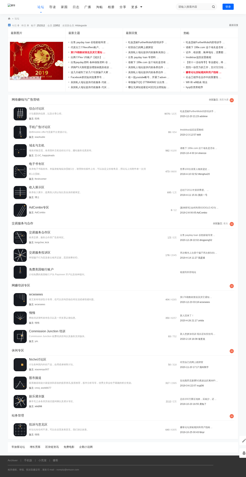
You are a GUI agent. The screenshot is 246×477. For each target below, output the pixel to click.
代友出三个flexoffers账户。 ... (87, 47)
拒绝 (37, 118)
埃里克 (201, 339)
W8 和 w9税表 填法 (196, 82)
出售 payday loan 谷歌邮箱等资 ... (90, 42)
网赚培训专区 (21, 285)
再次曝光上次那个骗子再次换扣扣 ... (198, 252)
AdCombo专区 (39, 207)
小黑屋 (42, 460)
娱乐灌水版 (36, 396)
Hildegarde (81, 25)
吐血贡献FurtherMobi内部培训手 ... (147, 42)
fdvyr (201, 432)
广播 (87, 7)
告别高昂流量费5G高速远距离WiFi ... (199, 380)
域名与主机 (36, 145)
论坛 (40, 7)
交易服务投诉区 (40, 252)
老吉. (226, 223)
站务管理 (18, 415)
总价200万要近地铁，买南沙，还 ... (198, 399)
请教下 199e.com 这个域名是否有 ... (148, 62)
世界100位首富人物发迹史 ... (194, 169)
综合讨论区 (36, 108)
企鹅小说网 (86, 446)
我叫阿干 (204, 367)
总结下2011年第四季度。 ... (194, 190)
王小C (38, 155)
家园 (64, 7)
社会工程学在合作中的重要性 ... (203, 77)
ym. (36, 341)
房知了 (202, 404)
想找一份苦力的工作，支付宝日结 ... (206, 67)
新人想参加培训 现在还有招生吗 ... (197, 334)
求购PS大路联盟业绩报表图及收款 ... (91, 67)
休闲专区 (18, 350)
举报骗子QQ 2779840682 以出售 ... (148, 82)
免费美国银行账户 (41, 269)
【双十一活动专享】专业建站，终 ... (206, 62)
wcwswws (36, 294)
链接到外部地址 (188, 272)
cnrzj (37, 388)
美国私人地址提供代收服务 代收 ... (90, 82)
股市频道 (35, 377)
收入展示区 (36, 187)
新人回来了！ (187, 315)
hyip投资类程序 (194, 87)
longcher (39, 242)
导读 (52, 7)
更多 (134, 7)
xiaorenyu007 (42, 369)
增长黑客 (35, 446)
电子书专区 (36, 163)
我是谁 (201, 257)
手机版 (28, 460)
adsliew (203, 116)
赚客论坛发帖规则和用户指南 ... (203, 72)
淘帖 (99, 7)
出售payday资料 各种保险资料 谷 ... (91, 62)
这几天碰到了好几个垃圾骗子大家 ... (91, 72)
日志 (76, 7)
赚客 (9, 18)
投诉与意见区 (38, 424)
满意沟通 (224, 99)
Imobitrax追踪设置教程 (198, 57)
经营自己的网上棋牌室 (140, 47)
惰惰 (32, 312)
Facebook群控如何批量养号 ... (88, 77)
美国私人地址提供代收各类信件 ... (147, 72)
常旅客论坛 (18, 446)
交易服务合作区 (40, 232)
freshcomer (41, 179)
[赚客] (21, 7)
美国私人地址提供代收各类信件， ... (148, 67)
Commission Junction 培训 (47, 331)
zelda (201, 320)
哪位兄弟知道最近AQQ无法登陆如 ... (148, 87)
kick (47, 242)
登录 (228, 6)
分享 (123, 7)
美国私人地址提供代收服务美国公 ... (148, 52)
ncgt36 (200, 385)
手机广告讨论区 (40, 127)
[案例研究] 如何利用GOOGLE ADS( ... (199, 207)
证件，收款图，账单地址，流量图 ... (206, 52)
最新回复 (233, 25)
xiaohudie (40, 137)
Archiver (13, 460)
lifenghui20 (204, 174)
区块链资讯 (52, 446)
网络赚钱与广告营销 (25, 99)
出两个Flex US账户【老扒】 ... (88, 57)
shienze (202, 153)
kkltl (199, 134)
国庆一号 (202, 195)
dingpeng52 (205, 240)
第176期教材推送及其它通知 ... (88, 52)
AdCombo (40, 212)
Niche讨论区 (37, 359)
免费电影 (69, 446)
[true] (213, 6)
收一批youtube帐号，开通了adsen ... (148, 77)
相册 (111, 7)
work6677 (46, 388)
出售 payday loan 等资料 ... (143, 57)
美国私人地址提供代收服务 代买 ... (90, 87)
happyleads (48, 155)
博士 (37, 197)
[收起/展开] (231, 100)
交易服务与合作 (22, 223)
